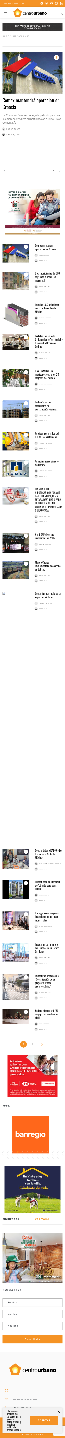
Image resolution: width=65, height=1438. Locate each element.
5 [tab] (22, 1151)
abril (21, 36)
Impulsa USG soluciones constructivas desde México (47, 308)
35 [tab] (47, 1158)
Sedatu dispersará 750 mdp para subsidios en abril (46, 1014)
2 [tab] (7, 1151)
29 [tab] (17, 1158)
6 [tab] (27, 1151)
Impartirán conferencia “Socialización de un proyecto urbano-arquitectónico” (47, 981)
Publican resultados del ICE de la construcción (47, 435)
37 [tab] (57, 1158)
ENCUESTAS (10, 1219)
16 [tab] (12, 1155)
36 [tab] (52, 1158)
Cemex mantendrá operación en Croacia (31, 103)
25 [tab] (57, 1155)
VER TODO (42, 1219)
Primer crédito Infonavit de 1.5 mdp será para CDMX (47, 885)
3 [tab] (12, 1151)
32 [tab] (32, 1158)
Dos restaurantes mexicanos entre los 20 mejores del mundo (47, 374)
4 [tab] (17, 1151)
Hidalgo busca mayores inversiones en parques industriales (47, 916)
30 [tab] (22, 1158)
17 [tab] (17, 1155)
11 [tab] (52, 1151)
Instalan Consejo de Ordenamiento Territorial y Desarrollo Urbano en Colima (48, 341)
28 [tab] (12, 1158)
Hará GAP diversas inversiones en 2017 (45, 536)
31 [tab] (27, 1158)
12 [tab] (57, 1151)
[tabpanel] (32, 1134)
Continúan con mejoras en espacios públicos (48, 595)
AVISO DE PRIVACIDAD (32, 1434)
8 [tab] (37, 1151)
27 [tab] (7, 1158)
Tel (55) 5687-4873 (22, 1407)
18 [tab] (22, 1155)
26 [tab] (62, 1155)
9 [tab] (42, 1151)
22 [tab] (42, 1155)
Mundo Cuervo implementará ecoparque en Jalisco (47, 566)
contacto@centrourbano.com (26, 1399)
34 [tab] (42, 1158)
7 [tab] (32, 1151)
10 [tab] (47, 1151)
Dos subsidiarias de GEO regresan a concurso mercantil (47, 277)
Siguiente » (43, 1044)
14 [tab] (2, 1155)
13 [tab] (62, 1151)
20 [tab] (32, 1155)
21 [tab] (37, 1155)
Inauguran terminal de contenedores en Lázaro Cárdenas (47, 948)
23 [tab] (47, 1155)
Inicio (5, 36)
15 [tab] (7, 1155)
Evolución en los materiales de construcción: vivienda (46, 405)
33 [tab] (37, 1158)
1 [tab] (2, 1151)
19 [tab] (27, 1155)
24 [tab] (52, 1155)
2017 (14, 36)
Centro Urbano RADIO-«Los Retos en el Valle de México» (48, 854)
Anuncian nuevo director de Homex (47, 463)
